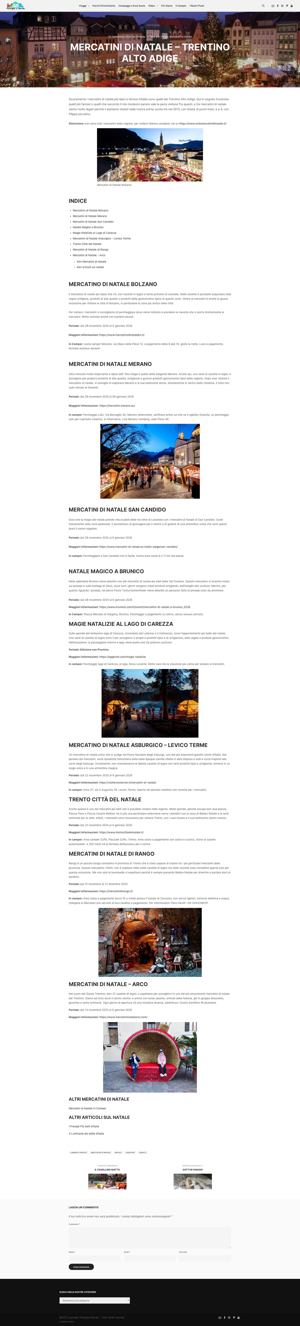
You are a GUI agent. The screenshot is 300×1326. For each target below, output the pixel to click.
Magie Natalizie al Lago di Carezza (94, 232)
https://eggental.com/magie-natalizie (122, 656)
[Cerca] (263, 6)
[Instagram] (282, 6)
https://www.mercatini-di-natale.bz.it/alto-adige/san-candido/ (138, 546)
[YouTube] (292, 6)
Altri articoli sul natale (90, 267)
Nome (72, 1252)
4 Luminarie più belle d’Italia (86, 1133)
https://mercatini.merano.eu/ (117, 405)
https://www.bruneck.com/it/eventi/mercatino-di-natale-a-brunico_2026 (144, 607)
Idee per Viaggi (159, 36)
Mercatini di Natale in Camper (87, 1108)
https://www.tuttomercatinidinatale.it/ (202, 123)
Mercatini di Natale (181, 36)
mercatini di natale (101, 1152)
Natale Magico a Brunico (88, 227)
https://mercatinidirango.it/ (116, 891)
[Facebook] (278, 6)
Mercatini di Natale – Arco (89, 255)
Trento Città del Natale (87, 244)
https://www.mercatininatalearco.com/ (123, 1017)
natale (118, 1152)
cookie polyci (66, 1321)
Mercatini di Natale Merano (90, 216)
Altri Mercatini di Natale (91, 261)
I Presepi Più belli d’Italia (84, 1126)
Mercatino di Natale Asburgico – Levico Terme (102, 238)
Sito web (183, 1252)
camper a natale (78, 1152)
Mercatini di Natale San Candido (93, 221)
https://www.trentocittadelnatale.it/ (121, 832)
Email (127, 1252)
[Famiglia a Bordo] (15, 6)
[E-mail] (273, 6)
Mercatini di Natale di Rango (90, 249)
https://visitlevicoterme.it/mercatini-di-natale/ (127, 782)
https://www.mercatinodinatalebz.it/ (122, 334)
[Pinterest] (287, 6)
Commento (74, 1224)
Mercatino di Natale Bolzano (90, 210)
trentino (130, 1152)
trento (142, 1152)
